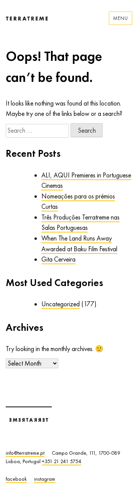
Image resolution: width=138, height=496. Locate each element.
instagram (44, 478)
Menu (120, 18)
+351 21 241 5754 (61, 461)
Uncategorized (60, 304)
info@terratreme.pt (25, 452)
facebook (16, 478)
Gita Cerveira (58, 259)
